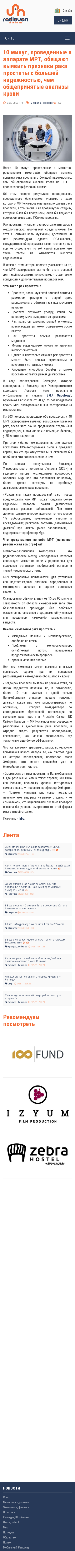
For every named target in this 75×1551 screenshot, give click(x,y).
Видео (63, 20)
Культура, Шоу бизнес (17, 947)
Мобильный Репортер (16, 1547)
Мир (5, 1527)
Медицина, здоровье (41, 102)
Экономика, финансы (16, 1507)
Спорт (10, 984)
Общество (12, 854)
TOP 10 (9, 38)
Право (7, 1542)
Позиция (8, 1532)
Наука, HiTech (11, 1522)
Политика (12, 872)
